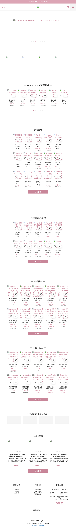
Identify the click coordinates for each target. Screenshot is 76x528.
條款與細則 (41, 525)
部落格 (17, 491)
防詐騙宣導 (38, 495)
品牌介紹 (16, 489)
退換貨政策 (38, 491)
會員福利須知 (38, 493)
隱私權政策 (34, 525)
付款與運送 (38, 489)
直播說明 (16, 493)
